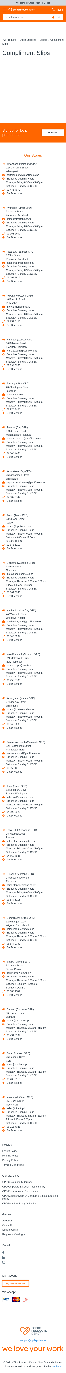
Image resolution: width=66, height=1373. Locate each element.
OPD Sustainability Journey (17, 1182)
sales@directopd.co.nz (18, 219)
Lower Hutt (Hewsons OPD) (21, 830)
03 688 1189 (12, 991)
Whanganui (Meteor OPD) (20, 698)
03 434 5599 (12, 1035)
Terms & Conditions (13, 1165)
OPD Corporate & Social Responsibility (23, 1186)
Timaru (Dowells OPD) (18, 962)
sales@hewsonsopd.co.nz (20, 841)
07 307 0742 (12, 497)
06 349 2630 (12, 724)
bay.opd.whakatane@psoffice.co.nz (25, 482)
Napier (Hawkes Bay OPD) (20, 610)
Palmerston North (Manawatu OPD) (25, 742)
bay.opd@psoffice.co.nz (19, 394)
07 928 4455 (12, 409)
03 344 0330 (12, 943)
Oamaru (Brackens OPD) (19, 1009)
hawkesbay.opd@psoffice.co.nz (23, 621)
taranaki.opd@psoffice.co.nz (21, 665)
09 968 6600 (12, 233)
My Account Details (15, 1283)
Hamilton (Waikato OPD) (19, 339)
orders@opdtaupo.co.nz (19, 526)
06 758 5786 (12, 680)
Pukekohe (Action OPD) (19, 295)
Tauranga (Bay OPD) (17, 383)
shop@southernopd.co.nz (20, 1064)
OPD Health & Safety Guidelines (20, 1203)
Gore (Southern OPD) (17, 1053)
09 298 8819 (12, 277)
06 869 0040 (12, 592)
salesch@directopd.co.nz (19, 929)
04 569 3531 (12, 856)
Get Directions (14, 193)
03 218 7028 (12, 1126)
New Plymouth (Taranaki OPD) (22, 654)
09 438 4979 (12, 189)
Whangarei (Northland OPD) (21, 164)
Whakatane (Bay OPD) (18, 471)
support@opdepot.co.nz (33, 1340)
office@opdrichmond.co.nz (20, 885)
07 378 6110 (12, 544)
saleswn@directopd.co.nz (20, 797)
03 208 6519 (12, 1079)
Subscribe (53, 132)
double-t (56, 1366)
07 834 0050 (12, 365)
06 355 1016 (12, 768)
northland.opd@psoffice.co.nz (22, 175)
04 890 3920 (12, 812)
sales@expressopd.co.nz (19, 263)
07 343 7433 (12, 453)
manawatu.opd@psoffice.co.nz (22, 753)
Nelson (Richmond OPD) (19, 874)
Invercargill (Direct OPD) (19, 1097)
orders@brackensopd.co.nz (21, 1020)
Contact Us (8, 1225)
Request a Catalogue (13, 1234)
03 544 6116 (12, 899)
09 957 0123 (12, 321)
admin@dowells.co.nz (18, 973)
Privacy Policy (10, 1160)
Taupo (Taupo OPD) (16, 515)
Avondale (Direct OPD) (18, 208)
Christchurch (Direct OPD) (20, 918)
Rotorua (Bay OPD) (16, 427)
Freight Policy (9, 1151)
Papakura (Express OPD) (19, 251)
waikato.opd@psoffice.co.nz (21, 350)
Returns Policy (10, 1155)
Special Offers (10, 1229)
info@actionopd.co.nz (17, 306)
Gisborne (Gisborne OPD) (20, 563)
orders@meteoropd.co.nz (19, 709)
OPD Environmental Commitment (20, 1191)
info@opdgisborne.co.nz (19, 574)
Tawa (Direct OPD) (16, 786)
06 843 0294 (12, 636)
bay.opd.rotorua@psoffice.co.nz (23, 438)
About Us (7, 1220)
